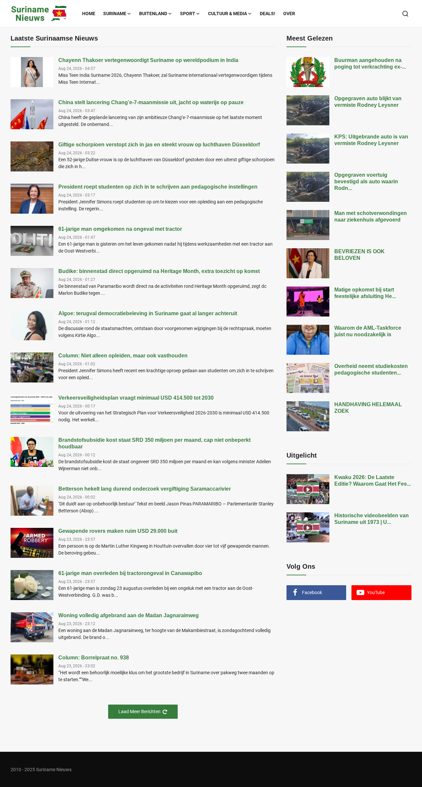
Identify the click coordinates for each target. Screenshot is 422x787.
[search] (405, 14)
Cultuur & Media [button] (227, 13)
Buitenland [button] (153, 13)
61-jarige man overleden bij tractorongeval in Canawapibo (130, 573)
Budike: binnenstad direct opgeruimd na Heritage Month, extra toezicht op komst (159, 271)
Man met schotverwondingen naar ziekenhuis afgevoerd (370, 216)
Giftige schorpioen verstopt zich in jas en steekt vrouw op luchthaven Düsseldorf (159, 144)
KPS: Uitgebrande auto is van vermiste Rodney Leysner (371, 140)
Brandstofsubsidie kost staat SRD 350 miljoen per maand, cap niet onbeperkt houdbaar (154, 443)
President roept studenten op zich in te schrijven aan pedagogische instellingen (157, 187)
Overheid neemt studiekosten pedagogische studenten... (371, 369)
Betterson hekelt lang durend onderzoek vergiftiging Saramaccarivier (144, 489)
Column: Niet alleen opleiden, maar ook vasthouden (123, 355)
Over (289, 13)
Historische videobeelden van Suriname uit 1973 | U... (371, 519)
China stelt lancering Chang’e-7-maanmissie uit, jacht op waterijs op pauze (151, 102)
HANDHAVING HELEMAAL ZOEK (368, 408)
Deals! (267, 13)
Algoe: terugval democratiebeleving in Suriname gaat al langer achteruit (147, 313)
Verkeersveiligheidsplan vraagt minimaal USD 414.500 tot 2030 (136, 398)
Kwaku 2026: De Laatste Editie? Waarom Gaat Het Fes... (372, 480)
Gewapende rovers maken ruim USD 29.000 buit (117, 531)
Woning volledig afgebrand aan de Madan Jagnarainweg (128, 615)
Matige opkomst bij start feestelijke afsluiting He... (365, 293)
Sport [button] (187, 13)
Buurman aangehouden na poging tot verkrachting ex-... (370, 63)
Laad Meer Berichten (139, 711)
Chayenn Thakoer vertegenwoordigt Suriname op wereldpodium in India (148, 60)
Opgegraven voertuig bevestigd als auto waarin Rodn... (366, 181)
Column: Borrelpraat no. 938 (93, 657)
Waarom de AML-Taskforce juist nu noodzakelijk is (367, 331)
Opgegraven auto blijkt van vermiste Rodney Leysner (368, 102)
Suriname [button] (114, 13)
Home (88, 13)
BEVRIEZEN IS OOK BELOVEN (359, 255)
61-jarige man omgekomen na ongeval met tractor (120, 229)
